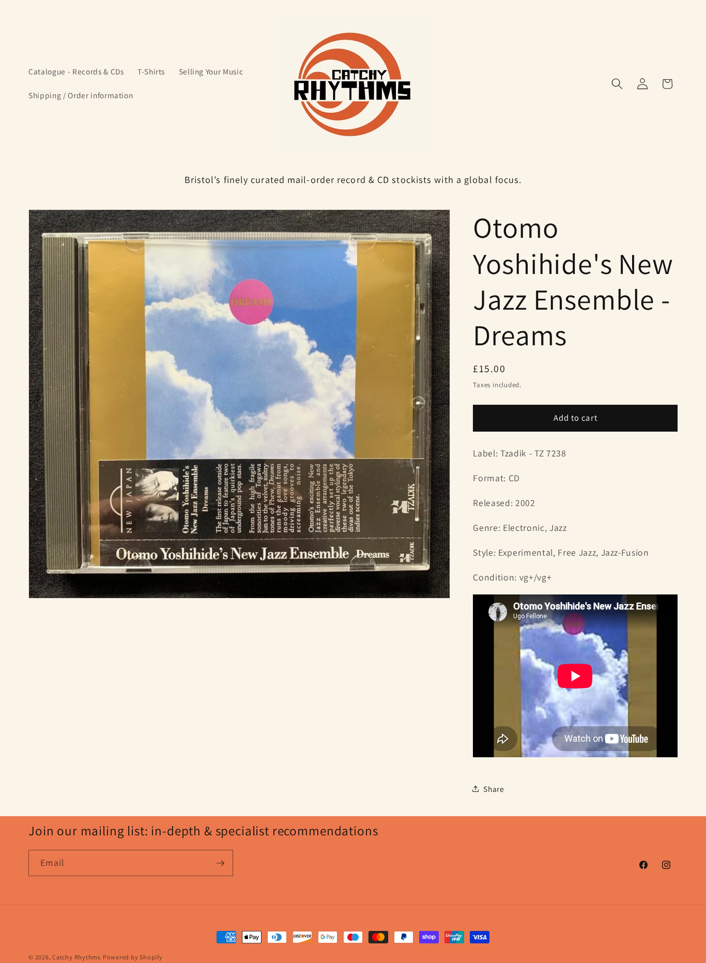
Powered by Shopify (133, 957)
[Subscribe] (220, 863)
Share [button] (493, 788)
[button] (617, 83)
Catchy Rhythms (76, 957)
